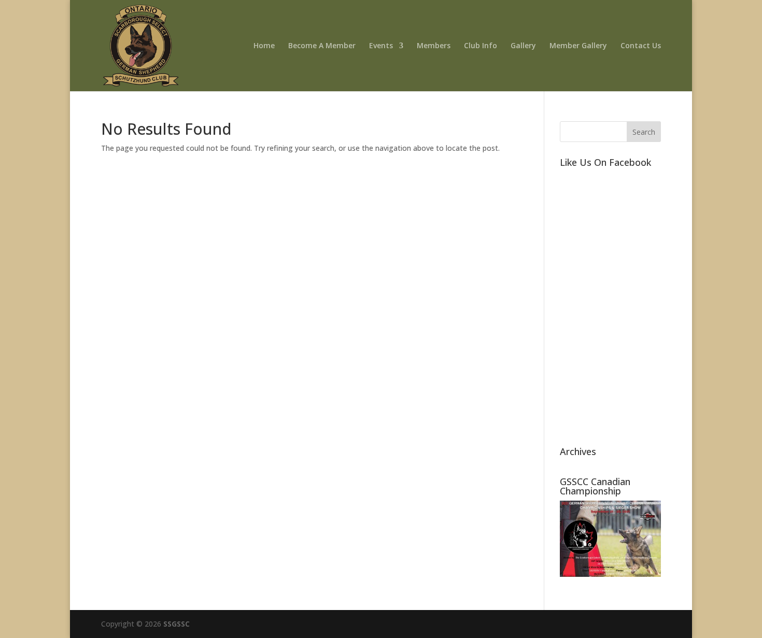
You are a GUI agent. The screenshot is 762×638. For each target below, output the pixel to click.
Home (264, 46)
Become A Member (322, 46)
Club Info (480, 46)
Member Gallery (578, 46)
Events (381, 46)
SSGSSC (176, 624)
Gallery (523, 46)
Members (433, 46)
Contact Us (640, 46)
